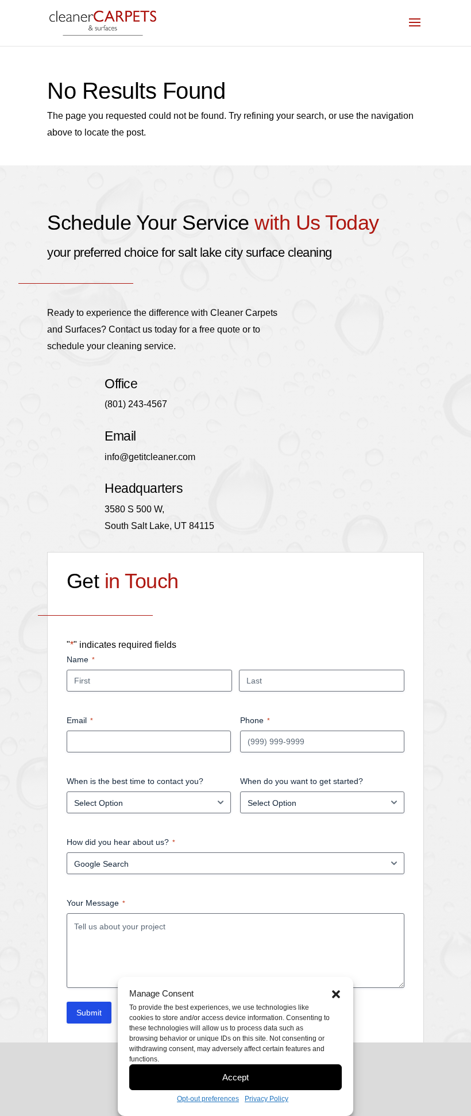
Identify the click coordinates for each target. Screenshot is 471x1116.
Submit (89, 1012)
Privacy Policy (266, 1099)
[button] (336, 994)
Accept (235, 1077)
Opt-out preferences (208, 1099)
